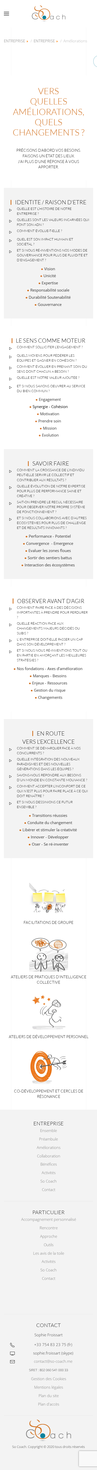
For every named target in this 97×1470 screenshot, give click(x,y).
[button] (6, 13)
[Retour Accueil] (48, 13)
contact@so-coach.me (53, 1361)
